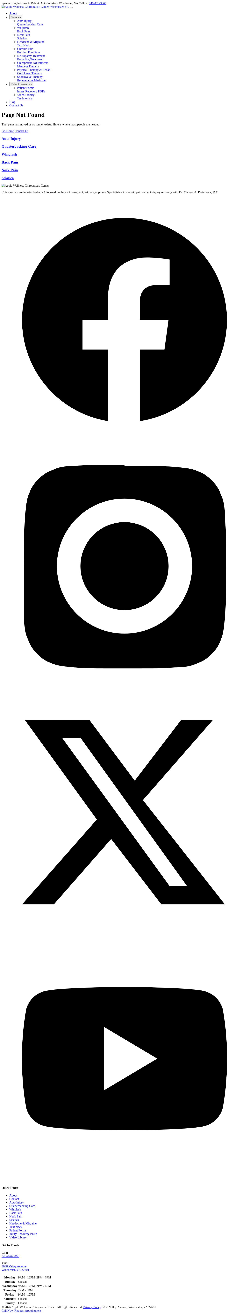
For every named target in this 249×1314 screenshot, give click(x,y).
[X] (124, 934)
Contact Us (16, 105)
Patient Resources (21, 84)
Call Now (8, 1310)
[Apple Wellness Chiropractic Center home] (35, 6)
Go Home (8, 131)
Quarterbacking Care (30, 24)
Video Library (25, 95)
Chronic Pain (25, 48)
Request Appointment (27, 1310)
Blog (12, 102)
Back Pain (23, 31)
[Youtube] (124, 1180)
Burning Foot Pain (28, 52)
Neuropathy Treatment (31, 55)
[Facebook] (124, 441)
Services (16, 17)
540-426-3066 (97, 3)
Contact (14, 1199)
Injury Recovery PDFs (31, 91)
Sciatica (22, 38)
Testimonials (24, 98)
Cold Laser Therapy (29, 73)
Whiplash (23, 28)
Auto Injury (24, 21)
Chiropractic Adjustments (32, 62)
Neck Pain (23, 35)
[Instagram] (124, 687)
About (13, 13)
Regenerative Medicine (31, 80)
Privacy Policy (92, 1307)
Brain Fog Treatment (30, 59)
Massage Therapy (28, 66)
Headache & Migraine (30, 42)
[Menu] (71, 7)
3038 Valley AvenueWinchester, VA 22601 (15, 1268)
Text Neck (23, 45)
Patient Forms (25, 88)
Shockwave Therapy (30, 76)
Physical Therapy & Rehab (33, 69)
